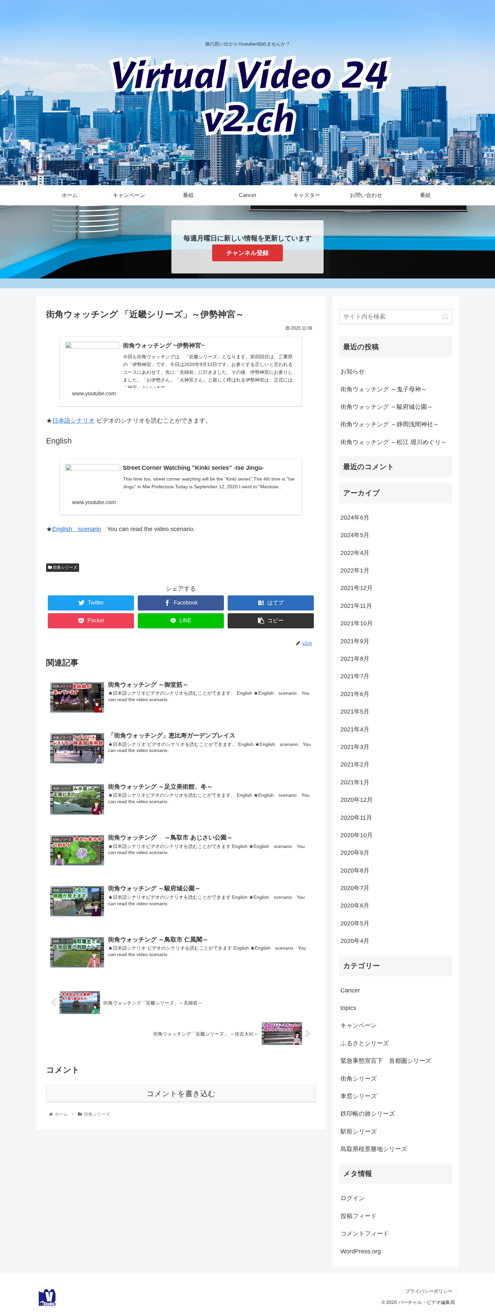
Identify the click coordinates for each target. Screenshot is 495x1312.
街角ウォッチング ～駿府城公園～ (386, 406)
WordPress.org (360, 1251)
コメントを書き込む (181, 1093)
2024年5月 (354, 535)
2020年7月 (354, 888)
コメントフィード (364, 1233)
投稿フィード (358, 1216)
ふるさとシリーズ (364, 1043)
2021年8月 (354, 658)
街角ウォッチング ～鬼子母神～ (383, 389)
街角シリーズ (64, 567)
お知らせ (352, 371)
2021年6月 (354, 694)
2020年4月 (354, 941)
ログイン (352, 1198)
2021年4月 (354, 729)
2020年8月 (354, 870)
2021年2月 (354, 764)
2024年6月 (354, 517)
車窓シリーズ (358, 1096)
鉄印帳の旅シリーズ (367, 1113)
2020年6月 (354, 905)
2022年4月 (354, 553)
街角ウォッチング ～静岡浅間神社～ (389, 424)
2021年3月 (354, 747)
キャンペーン (358, 1025)
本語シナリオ (76, 420)
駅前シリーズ (358, 1131)
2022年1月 (354, 570)
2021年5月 (354, 711)
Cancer (350, 990)
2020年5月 (354, 923)
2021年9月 (354, 641)
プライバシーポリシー (429, 1291)
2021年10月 (356, 623)
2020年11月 (356, 817)
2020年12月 (356, 799)
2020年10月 (356, 835)
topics (348, 1008)
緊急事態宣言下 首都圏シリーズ (385, 1060)
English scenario (76, 529)
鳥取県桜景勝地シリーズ (373, 1149)
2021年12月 (356, 588)
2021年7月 (354, 676)
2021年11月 (356, 605)
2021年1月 (354, 782)
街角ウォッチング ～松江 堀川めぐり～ (393, 442)
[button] (445, 317)
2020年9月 (354, 852)
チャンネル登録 (247, 253)
